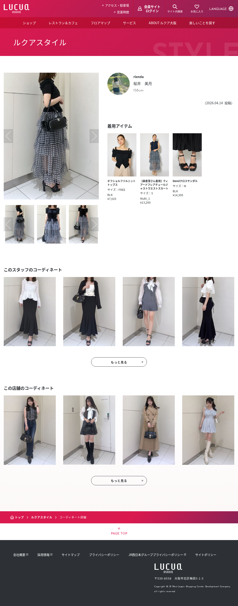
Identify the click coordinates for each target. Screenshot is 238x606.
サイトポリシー (205, 554)
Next (94, 136)
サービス (129, 22)
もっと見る (119, 362)
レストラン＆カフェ (63, 22)
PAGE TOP (119, 533)
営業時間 (123, 11)
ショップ (29, 22)
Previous (8, 136)
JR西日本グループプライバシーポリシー (156, 554)
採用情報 (43, 554)
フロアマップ (100, 22)
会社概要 (19, 554)
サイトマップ (71, 554)
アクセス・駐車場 (117, 5)
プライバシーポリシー (104, 554)
